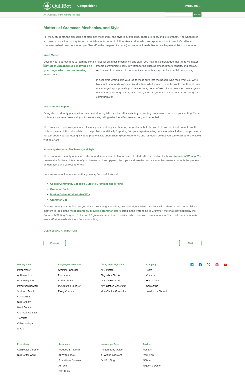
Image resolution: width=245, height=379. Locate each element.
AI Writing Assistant (111, 354)
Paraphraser (23, 269)
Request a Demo (151, 365)
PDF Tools (64, 370)
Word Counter (24, 307)
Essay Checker (66, 291)
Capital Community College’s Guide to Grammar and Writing (86, 183)
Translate (22, 317)
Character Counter (27, 312)
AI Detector (107, 269)
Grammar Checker (68, 269)
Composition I (87, 6)
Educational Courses (69, 360)
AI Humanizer (24, 275)
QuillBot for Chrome (27, 349)
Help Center (152, 280)
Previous (54, 243)
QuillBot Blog (108, 360)
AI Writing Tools (67, 354)
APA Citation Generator (113, 285)
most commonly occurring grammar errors (95, 211)
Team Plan (148, 354)
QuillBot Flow (24, 301)
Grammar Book (59, 189)
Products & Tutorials (69, 349)
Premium (147, 349)
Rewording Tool (25, 280)
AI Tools (62, 365)
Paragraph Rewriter (27, 285)
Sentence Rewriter (27, 291)
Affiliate (146, 360)
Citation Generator (110, 280)
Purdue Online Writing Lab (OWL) (70, 194)
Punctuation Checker (69, 285)
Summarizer (23, 296)
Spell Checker (65, 280)
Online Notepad (25, 323)
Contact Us (152, 285)
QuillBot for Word (26, 354)
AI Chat (21, 328)
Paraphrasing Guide (111, 349)
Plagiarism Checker (111, 275)
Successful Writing (185, 156)
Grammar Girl (58, 200)
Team (149, 269)
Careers (150, 275)
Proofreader (64, 275)
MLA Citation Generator (113, 291)
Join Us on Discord (156, 291)
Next (190, 243)
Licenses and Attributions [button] (61, 230)
